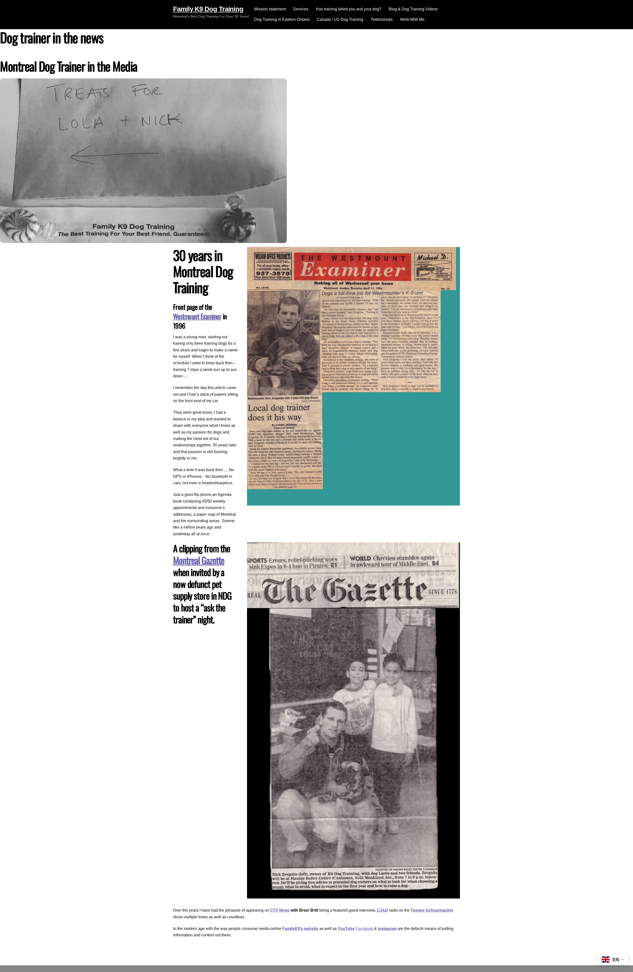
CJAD (382, 910)
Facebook (364, 928)
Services (300, 9)
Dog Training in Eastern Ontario (282, 19)
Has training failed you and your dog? (348, 9)
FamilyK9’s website (300, 928)
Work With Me (412, 19)
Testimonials (382, 19)
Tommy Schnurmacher (432, 910)
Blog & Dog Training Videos (413, 9)
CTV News (280, 910)
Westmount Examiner (197, 316)
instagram (387, 928)
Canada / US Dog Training (340, 19)
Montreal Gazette (198, 560)
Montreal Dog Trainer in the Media (68, 66)
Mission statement (270, 9)
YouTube (346, 928)
